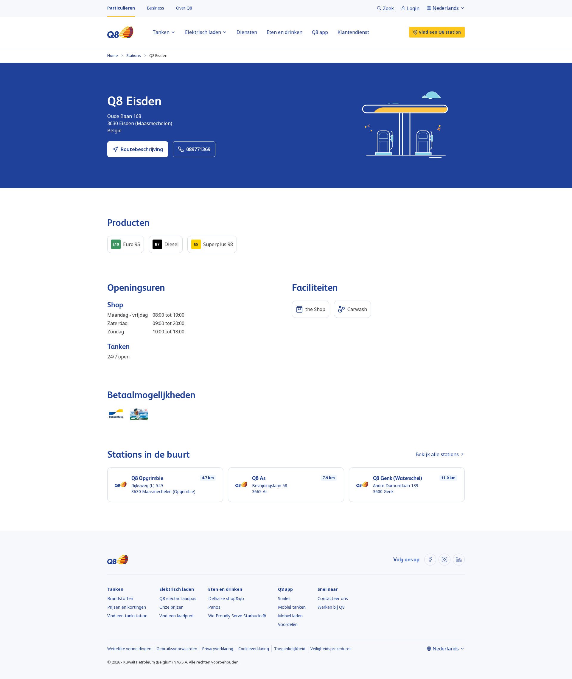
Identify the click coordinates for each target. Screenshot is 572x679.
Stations (133, 55)
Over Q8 (184, 8)
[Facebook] (430, 559)
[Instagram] (444, 559)
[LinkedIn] (459, 559)
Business (155, 8)
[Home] (120, 32)
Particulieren (121, 8)
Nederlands (446, 8)
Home (112, 55)
